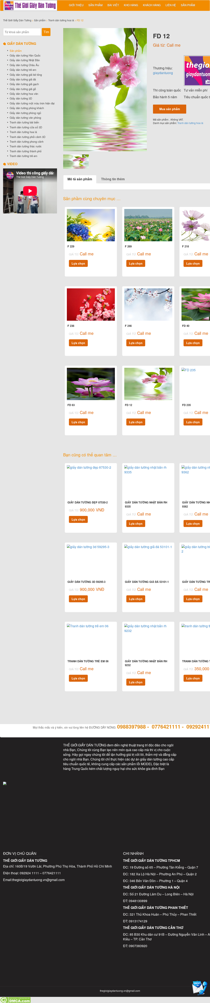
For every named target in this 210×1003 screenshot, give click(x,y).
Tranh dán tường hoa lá (61, 20)
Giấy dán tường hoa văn (24, 94)
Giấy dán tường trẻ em (23, 70)
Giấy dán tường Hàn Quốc (25, 55)
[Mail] (47, 750)
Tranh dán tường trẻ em (23, 156)
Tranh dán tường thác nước (26, 146)
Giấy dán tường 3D (21, 98)
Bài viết (113, 5)
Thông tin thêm (113, 179)
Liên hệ (170, 5)
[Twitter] (30, 750)
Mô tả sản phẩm (79, 179)
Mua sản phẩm (169, 109)
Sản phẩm (95, 5)
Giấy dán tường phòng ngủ (25, 113)
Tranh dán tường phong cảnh (26, 141)
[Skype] (13, 767)
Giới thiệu (76, 5)
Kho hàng (131, 5)
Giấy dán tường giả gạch (24, 84)
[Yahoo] (30, 767)
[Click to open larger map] (120, 804)
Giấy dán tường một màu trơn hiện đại (32, 103)
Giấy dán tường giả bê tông (26, 75)
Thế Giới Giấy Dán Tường (17, 20)
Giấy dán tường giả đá (23, 79)
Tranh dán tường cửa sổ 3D (26, 127)
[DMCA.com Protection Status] (15, 999)
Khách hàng (152, 5)
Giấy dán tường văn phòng (25, 118)
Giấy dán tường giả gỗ (23, 89)
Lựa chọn (78, 263)
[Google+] (47, 767)
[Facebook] (13, 750)
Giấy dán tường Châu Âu (24, 65)
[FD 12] (105, 89)
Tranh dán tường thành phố (25, 151)
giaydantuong (163, 72)
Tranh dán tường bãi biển (24, 122)
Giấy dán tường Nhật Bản (25, 60)
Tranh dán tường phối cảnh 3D (27, 137)
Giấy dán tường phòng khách (27, 108)
